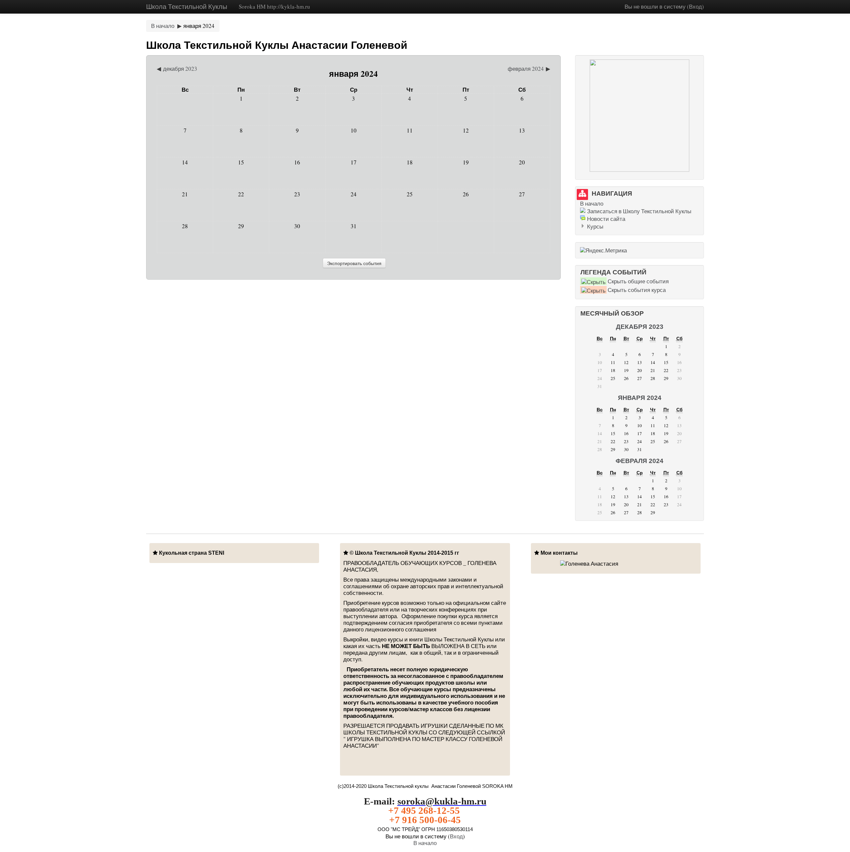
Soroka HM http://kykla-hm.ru (274, 6)
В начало (162, 26)
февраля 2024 (639, 460)
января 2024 (198, 26)
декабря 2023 (639, 326)
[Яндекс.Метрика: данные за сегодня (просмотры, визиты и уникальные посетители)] (603, 250)
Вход (695, 6)
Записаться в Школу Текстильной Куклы (639, 211)
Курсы (595, 226)
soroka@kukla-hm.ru (441, 801)
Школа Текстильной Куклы (186, 6)
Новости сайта (606, 219)
